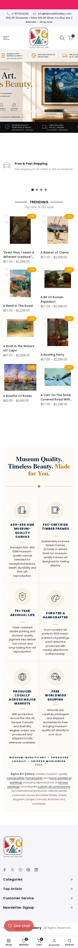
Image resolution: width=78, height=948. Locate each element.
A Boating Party (52, 355)
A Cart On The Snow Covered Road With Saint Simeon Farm (56, 397)
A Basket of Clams (55, 252)
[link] (39, 91)
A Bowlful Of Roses (17, 396)
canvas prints (15, 778)
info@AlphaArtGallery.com (55, 13)
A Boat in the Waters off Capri (18, 348)
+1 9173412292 (20, 13)
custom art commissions (54, 786)
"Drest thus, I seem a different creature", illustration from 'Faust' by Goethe (18, 254)
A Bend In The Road (18, 306)
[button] (6, 216)
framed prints (34, 778)
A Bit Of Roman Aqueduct (52, 299)
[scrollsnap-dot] (32, 190)
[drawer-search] (62, 38)
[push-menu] (6, 38)
